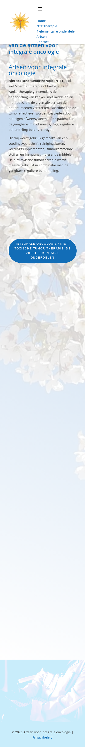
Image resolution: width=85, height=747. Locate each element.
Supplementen (22, 380)
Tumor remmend (24, 458)
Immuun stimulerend (28, 542)
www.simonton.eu (31, 644)
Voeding (17, 296)
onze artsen (43, 698)
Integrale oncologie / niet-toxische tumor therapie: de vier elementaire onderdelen (43, 250)
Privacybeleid (42, 737)
